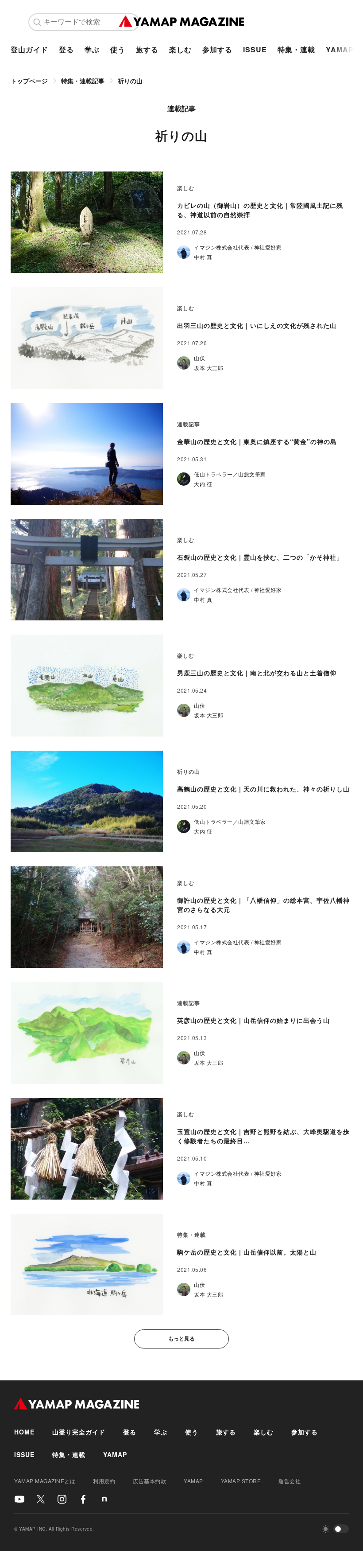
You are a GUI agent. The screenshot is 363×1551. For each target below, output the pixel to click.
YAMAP (340, 49)
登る (66, 49)
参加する (217, 49)
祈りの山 (130, 80)
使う (117, 49)
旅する (147, 49)
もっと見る (181, 1339)
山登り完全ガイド (78, 1431)
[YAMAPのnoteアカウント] (104, 1499)
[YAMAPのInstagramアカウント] (62, 1499)
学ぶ (92, 49)
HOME (24, 1431)
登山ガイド (29, 49)
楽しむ (180, 49)
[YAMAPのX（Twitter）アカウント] (40, 1499)
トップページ (29, 80)
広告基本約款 (149, 1481)
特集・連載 (296, 49)
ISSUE (255, 49)
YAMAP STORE (241, 1481)
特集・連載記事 (82, 80)
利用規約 (104, 1481)
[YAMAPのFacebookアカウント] (83, 1499)
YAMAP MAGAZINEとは (44, 1481)
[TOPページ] (181, 22)
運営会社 (289, 1481)
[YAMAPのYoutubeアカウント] (19, 1499)
